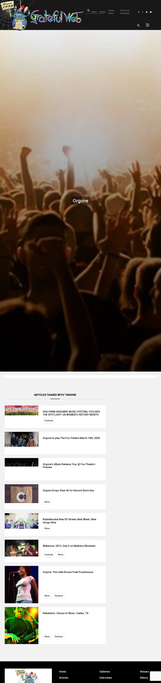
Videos (144, 677)
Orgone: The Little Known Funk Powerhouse (68, 572)
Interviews (106, 677)
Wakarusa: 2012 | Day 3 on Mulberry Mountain (69, 545)
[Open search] (139, 25)
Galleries (105, 671)
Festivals (48, 420)
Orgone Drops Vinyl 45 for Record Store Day (68, 490)
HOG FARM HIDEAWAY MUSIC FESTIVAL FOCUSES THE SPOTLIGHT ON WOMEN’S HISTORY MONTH (71, 413)
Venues (144, 671)
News (47, 502)
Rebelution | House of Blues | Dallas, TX (65, 613)
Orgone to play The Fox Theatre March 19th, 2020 (71, 438)
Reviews (59, 596)
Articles (63, 677)
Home (62, 671)
